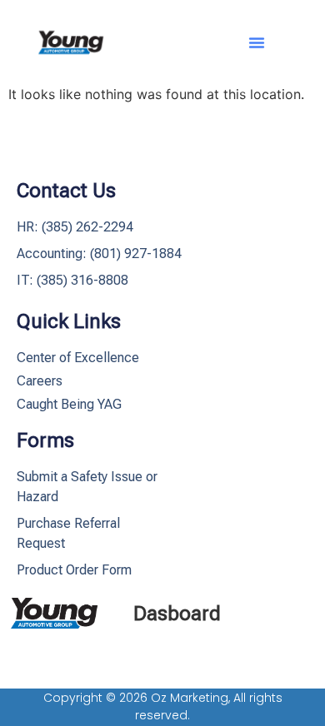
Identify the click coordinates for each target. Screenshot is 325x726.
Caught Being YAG (69, 404)
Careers (39, 381)
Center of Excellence (78, 357)
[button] (256, 42)
